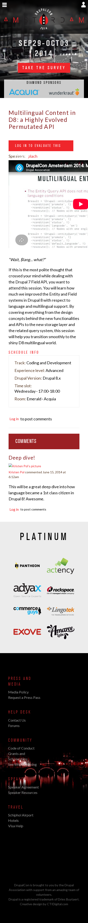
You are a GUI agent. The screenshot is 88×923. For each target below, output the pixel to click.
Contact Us (17, 720)
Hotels (13, 820)
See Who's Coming (22, 764)
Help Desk (19, 712)
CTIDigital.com (57, 904)
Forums (14, 725)
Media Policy (18, 692)
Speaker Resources (22, 792)
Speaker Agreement (23, 787)
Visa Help (15, 826)
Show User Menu (83, 4)
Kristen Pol (16, 472)
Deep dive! (22, 457)
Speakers (19, 779)
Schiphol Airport (20, 815)
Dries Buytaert (68, 899)
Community (20, 740)
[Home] (44, 31)
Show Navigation (4, 5)
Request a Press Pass (24, 697)
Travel (15, 807)
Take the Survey (44, 68)
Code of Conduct (21, 748)
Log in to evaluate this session (38, 147)
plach (32, 156)
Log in (14, 419)
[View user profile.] (25, 467)
